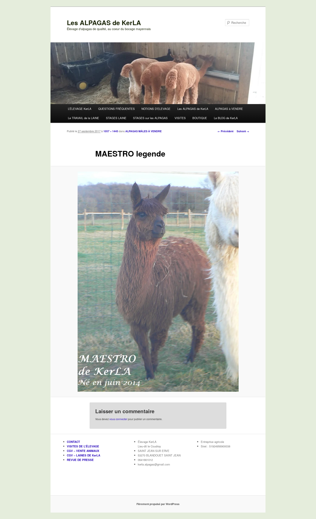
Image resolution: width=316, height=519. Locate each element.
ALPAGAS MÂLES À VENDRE (143, 131)
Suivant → (243, 131)
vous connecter (118, 419)
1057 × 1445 (110, 131)
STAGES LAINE (116, 118)
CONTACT (73, 442)
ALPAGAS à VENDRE (229, 109)
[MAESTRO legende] (158, 282)
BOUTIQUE (199, 118)
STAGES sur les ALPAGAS (150, 118)
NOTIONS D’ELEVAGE (155, 109)
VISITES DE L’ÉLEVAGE (83, 446)
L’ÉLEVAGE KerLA (79, 109)
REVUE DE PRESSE (80, 460)
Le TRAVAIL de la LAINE (83, 118)
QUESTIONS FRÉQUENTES (116, 109)
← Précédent (225, 131)
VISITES (180, 118)
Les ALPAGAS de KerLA (104, 22)
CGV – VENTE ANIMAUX (83, 451)
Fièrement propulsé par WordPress (158, 504)
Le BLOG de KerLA (226, 118)
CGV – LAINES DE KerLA (83, 455)
